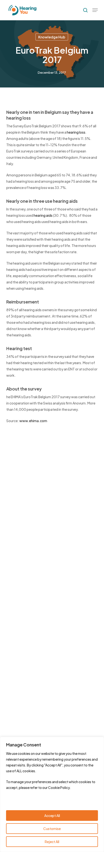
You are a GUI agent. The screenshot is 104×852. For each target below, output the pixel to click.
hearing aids (43, 215)
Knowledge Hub (51, 37)
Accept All (52, 815)
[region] (52, 794)
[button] (95, 10)
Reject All (52, 841)
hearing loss (76, 132)
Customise (52, 828)
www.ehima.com (33, 421)
